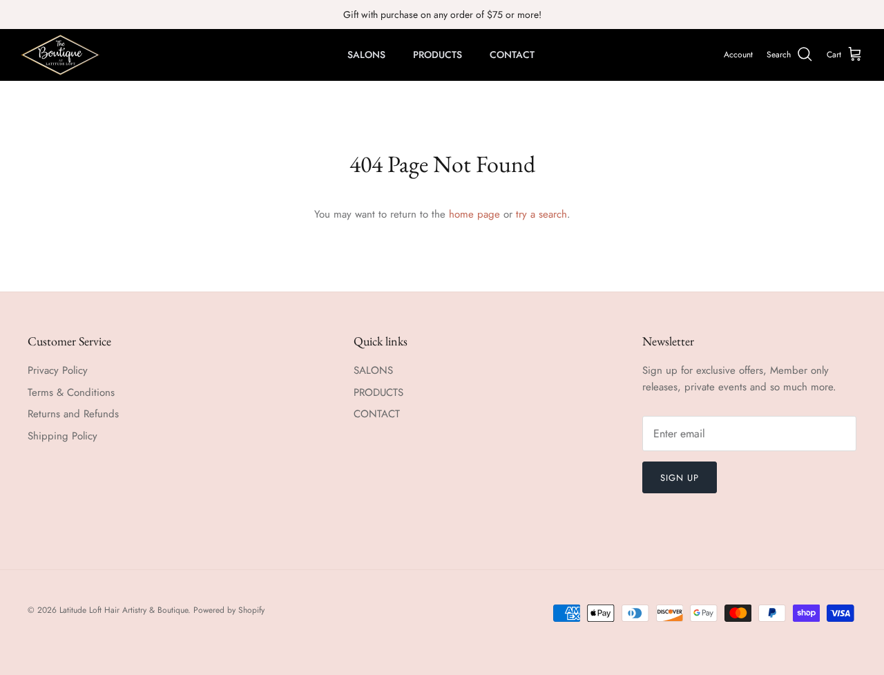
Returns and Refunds (73, 413)
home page (474, 214)
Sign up (679, 477)
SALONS (366, 54)
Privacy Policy (58, 370)
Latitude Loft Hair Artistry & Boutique (123, 610)
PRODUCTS (437, 54)
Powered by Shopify (229, 610)
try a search (541, 214)
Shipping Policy (62, 436)
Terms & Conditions (71, 392)
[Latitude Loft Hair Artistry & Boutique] (60, 55)
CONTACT (512, 54)
